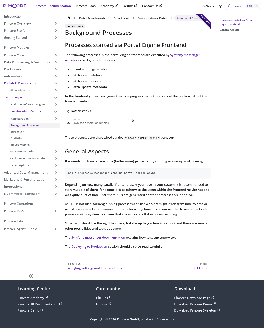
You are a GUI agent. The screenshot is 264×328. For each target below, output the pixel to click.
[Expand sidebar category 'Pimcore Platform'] (55, 30)
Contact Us (150, 6)
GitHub (101, 298)
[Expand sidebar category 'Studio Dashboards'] (55, 90)
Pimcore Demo (28, 310)
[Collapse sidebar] (31, 276)
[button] (31, 55)
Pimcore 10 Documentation (38, 304)
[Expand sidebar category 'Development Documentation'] (55, 158)
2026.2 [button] (207, 6)
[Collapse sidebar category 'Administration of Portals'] (55, 111)
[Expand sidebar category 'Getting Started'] (55, 37)
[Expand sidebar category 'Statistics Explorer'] (55, 165)
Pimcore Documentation (53, 6)
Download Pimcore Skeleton (195, 310)
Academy (107, 6)
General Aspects (229, 30)
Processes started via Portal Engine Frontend (236, 22)
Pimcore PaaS (86, 6)
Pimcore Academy (31, 298)
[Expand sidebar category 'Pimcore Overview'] (55, 23)
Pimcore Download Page (192, 298)
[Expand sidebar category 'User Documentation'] (55, 151)
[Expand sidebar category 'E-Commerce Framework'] (55, 193)
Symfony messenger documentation (98, 237)
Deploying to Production (89, 246)
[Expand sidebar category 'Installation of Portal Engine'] (55, 104)
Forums (127, 6)
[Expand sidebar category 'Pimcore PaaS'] (55, 211)
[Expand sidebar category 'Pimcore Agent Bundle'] (55, 229)
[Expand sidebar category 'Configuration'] (55, 118)
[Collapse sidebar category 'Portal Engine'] (55, 97)
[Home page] (68, 18)
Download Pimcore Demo (193, 304)
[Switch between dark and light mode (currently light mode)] (220, 6)
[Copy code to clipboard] (205, 172)
